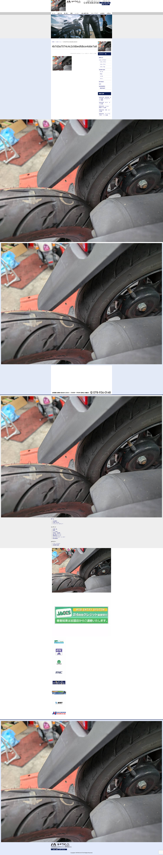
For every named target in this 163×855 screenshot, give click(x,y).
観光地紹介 (101, 81)
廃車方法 (101, 57)
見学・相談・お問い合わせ (59, 849)
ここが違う (55, 531)
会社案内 (102, 13)
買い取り (66, 13)
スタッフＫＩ (103, 64)
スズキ (101, 76)
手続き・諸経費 (56, 532)
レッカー (77, 13)
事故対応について (57, 535)
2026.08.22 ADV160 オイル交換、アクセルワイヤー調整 (105, 99)
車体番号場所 (102, 69)
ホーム (53, 13)
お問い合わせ (56, 522)
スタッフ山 (102, 66)
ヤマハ (101, 78)
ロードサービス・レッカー (59, 536)
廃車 (71, 13)
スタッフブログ (94, 13)
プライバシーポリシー (58, 523)
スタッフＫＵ (103, 61)
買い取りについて (57, 534)
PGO (101, 73)
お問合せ (109, 13)
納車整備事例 (102, 86)
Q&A (100, 84)
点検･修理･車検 (84, 13)
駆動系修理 (102, 88)
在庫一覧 (60, 13)
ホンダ (101, 71)
